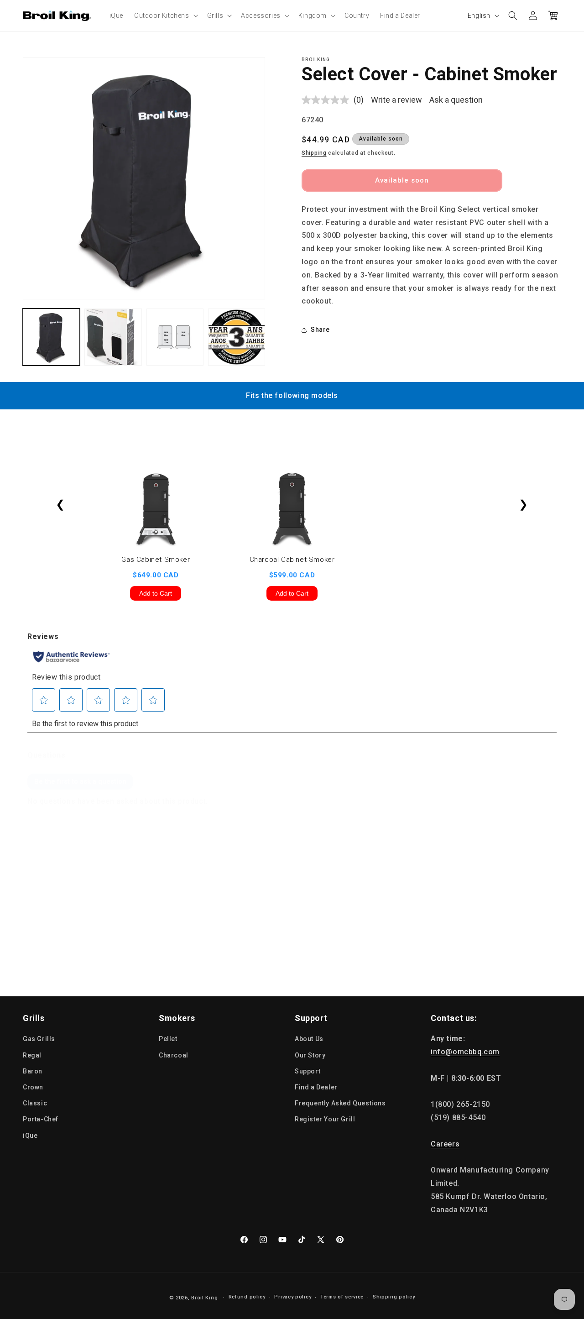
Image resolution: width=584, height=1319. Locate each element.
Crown (33, 1087)
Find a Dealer (316, 1087)
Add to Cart (155, 593)
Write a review (396, 100)
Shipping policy (394, 1297)
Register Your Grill (325, 1119)
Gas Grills (39, 1038)
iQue (30, 1135)
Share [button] (320, 329)
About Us (309, 1038)
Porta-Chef (40, 1119)
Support (307, 1071)
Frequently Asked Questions (340, 1103)
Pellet (168, 1038)
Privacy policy (292, 1297)
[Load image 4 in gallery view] (236, 337)
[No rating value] (328, 100)
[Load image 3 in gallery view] (174, 337)
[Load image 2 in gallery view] (112, 337)
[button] (165, 15)
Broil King (204, 1298)
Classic (35, 1103)
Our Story (310, 1054)
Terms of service (342, 1297)
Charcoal (173, 1054)
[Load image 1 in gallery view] (51, 337)
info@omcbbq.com (465, 1051)
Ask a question (456, 100)
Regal (32, 1054)
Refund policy (247, 1297)
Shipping (314, 153)
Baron (32, 1071)
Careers (445, 1144)
